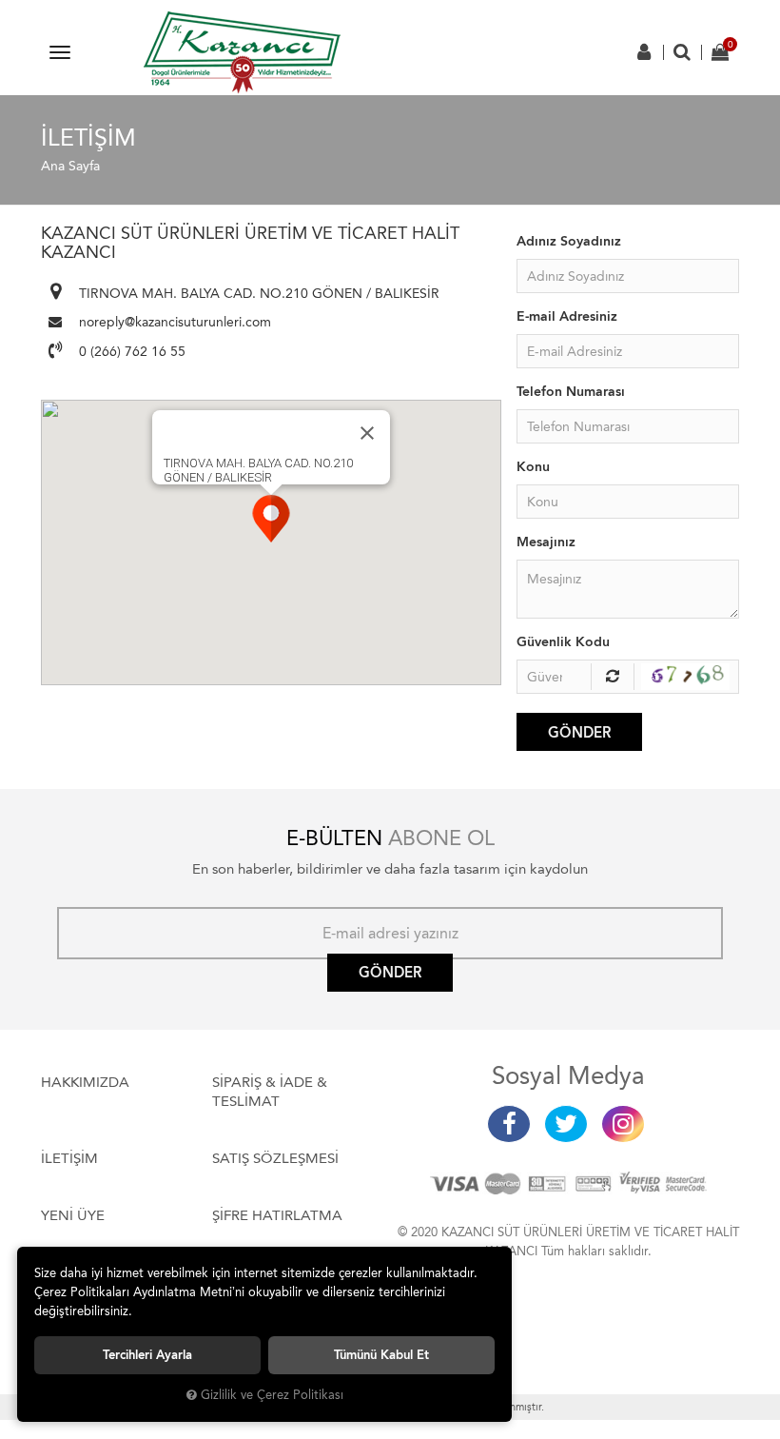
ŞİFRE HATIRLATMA (277, 1215)
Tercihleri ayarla (147, 1355)
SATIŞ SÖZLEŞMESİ (275, 1158)
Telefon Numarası (571, 392)
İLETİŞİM (69, 1158)
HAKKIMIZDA (85, 1082)
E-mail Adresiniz (567, 316)
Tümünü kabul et (381, 1355)
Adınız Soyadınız (569, 241)
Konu (533, 467)
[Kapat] (367, 433)
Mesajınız (546, 542)
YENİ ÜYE (73, 1215)
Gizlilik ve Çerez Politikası (272, 1395)
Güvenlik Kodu (563, 642)
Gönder (579, 732)
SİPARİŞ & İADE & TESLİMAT (269, 1092)
